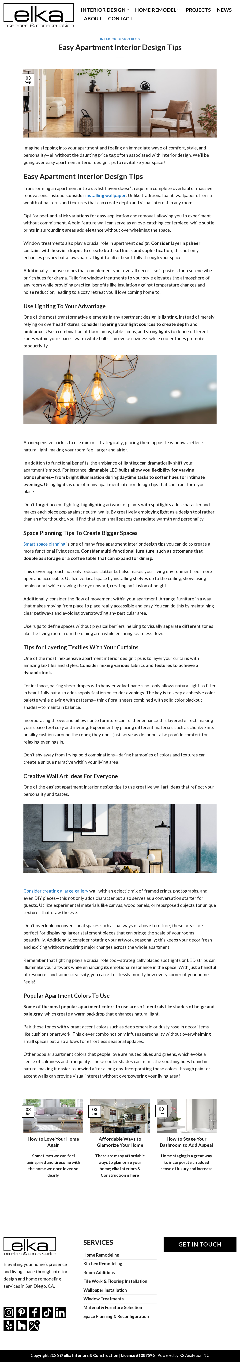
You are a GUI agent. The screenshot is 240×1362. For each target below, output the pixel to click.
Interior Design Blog (120, 39)
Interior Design (103, 10)
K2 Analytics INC (194, 1355)
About (93, 18)
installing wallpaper (105, 195)
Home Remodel (155, 10)
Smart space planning (44, 544)
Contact (120, 18)
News (224, 10)
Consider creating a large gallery (55, 890)
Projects (198, 10)
